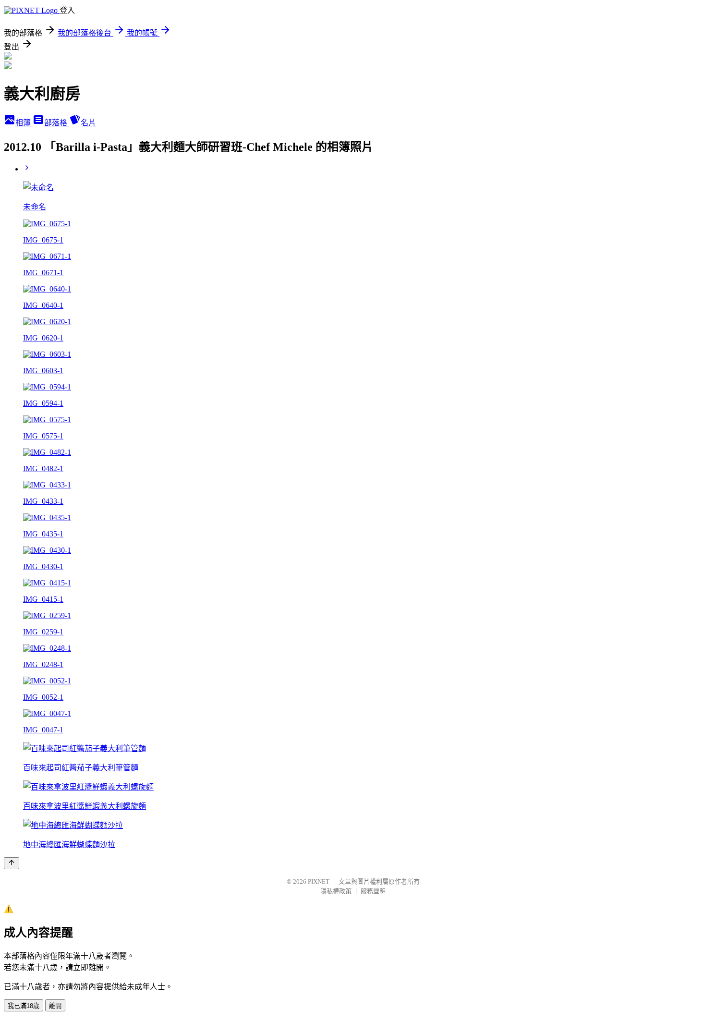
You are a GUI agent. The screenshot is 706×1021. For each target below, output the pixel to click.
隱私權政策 (336, 891)
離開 (55, 1005)
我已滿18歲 (23, 1005)
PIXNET (318, 881)
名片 (88, 123)
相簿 (24, 123)
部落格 (56, 123)
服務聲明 (373, 891)
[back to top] (11, 863)
